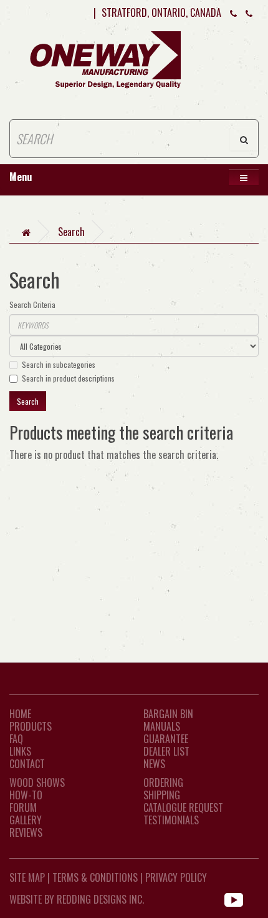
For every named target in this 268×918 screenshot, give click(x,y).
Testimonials (171, 819)
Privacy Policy (176, 877)
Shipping (161, 794)
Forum (23, 807)
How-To (25, 794)
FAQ (16, 738)
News (154, 763)
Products (30, 726)
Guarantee (165, 738)
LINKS (20, 751)
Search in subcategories (58, 364)
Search (71, 231)
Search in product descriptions (68, 378)
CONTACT (27, 763)
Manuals (161, 726)
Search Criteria (32, 304)
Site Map (27, 877)
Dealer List (166, 751)
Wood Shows (37, 782)
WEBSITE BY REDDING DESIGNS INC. (76, 899)
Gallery (25, 819)
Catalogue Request (183, 807)
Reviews (25, 832)
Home (20, 713)
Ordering (163, 782)
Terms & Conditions (95, 877)
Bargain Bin (168, 713)
